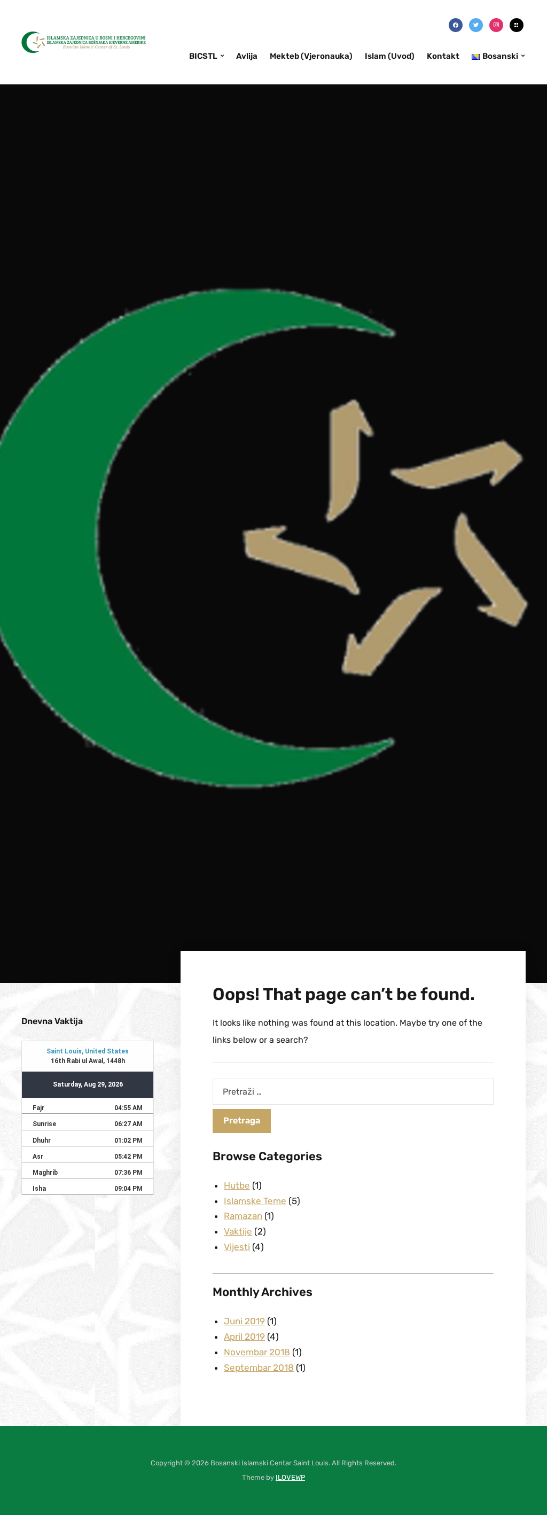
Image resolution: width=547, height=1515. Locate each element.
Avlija (246, 56)
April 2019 (244, 1336)
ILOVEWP (290, 1477)
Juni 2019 (244, 1321)
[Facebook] (456, 24)
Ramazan (243, 1216)
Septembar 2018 (259, 1367)
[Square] (516, 24)
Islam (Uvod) (390, 56)
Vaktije (238, 1231)
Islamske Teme (255, 1201)
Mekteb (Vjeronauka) (311, 56)
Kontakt (443, 56)
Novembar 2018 (257, 1352)
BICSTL (203, 56)
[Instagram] (496, 24)
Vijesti (237, 1246)
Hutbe (237, 1185)
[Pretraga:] (353, 1092)
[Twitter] (476, 24)
